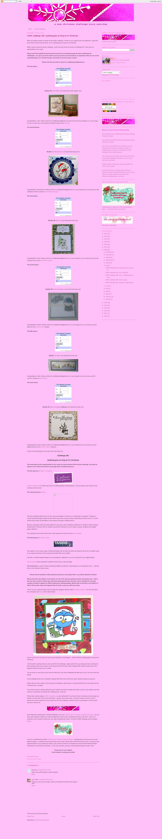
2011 (105, 313)
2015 (106, 302)
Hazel (114, 58)
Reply (33, 774)
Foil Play (67, 123)
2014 (106, 305)
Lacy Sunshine (40, 327)
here (40, 591)
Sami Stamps (43, 378)
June (107, 286)
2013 (106, 308)
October (108, 257)
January (108, 299)
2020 (106, 239)
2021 (106, 236)
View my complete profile (118, 62)
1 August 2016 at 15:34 (46, 779)
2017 (106, 247)
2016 (106, 249)
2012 (106, 310)
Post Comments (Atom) (42, 820)
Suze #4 (58, 220)
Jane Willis (55, 91)
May (107, 288)
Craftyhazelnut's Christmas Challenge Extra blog (78, 714)
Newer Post (30, 816)
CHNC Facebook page (51, 696)
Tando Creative (44, 537)
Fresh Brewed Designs (51, 191)
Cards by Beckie (58, 289)
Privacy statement (40, 29)
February (109, 296)
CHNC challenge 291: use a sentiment (116, 272)
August (108, 262)
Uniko (43, 492)
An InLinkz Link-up (32, 756)
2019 (106, 241)
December (109, 252)
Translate (116, 75)
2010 (106, 316)
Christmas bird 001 (79, 589)
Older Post (96, 816)
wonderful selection (46, 260)
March (108, 294)
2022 (106, 233)
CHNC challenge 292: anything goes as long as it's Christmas (52, 36)
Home (30, 29)
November (109, 254)
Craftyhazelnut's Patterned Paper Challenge (60, 739)
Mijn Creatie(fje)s (55, 407)
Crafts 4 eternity (45, 447)
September (109, 260)
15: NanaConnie (57, 151)
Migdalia (34, 770)
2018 (106, 244)
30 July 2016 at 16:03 (44, 770)
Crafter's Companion (46, 471)
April (107, 291)
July (107, 265)
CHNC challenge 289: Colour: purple (116, 280)
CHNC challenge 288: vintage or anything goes (119, 282)
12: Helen (57, 355)
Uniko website (77, 533)
